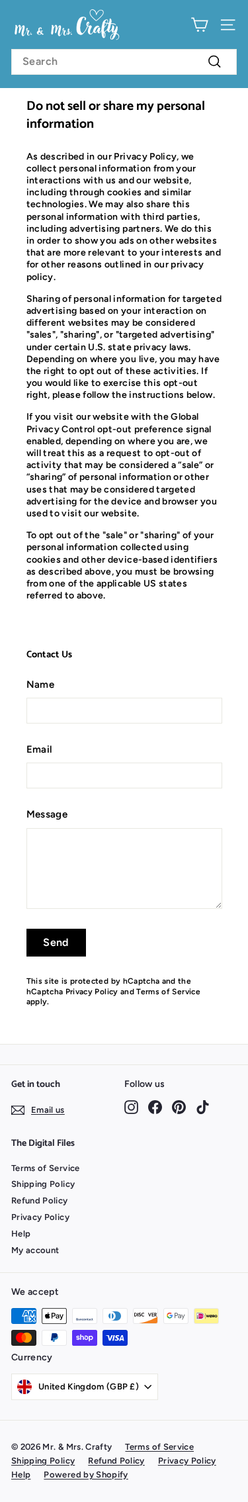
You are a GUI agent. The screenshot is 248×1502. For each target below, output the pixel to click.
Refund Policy (39, 1200)
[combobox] (124, 62)
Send (56, 942)
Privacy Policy (91, 991)
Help (20, 1234)
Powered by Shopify (86, 1474)
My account (35, 1250)
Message (46, 814)
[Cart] (199, 25)
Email (39, 749)
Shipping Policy (43, 1184)
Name (40, 684)
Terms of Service (168, 991)
